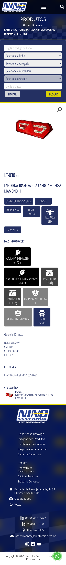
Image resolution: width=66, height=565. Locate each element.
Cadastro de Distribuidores (26, 469)
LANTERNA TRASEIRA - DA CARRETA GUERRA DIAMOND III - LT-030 (29, 31)
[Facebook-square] (33, 544)
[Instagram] (27, 544)
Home (26, 25)
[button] (43, 7)
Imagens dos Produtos (31, 439)
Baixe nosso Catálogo (31, 434)
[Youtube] (39, 544)
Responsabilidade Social (32, 449)
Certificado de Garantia (31, 444)
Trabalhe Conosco (29, 481)
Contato (22, 462)
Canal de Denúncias (29, 454)
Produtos (37, 25)
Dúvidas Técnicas (28, 476)
